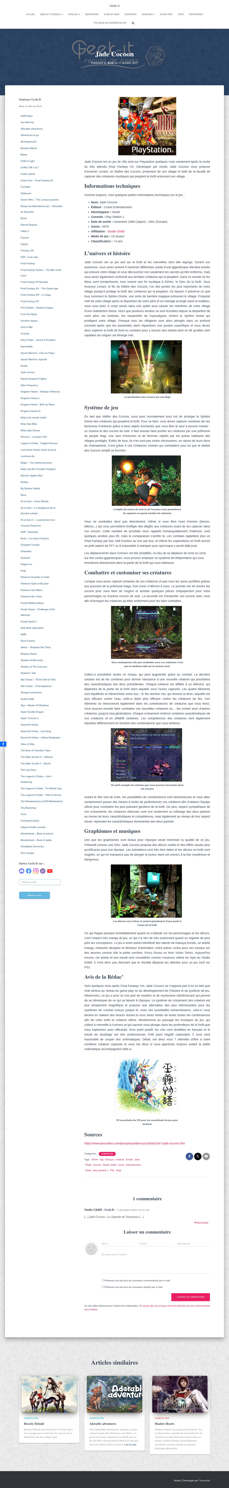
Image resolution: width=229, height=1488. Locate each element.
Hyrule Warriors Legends (34, 359)
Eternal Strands (29, 224)
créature (119, 1159)
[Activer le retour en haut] (222, 1481)
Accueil (30, 14)
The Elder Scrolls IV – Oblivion (37, 757)
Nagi (118, 1170)
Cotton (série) (28, 174)
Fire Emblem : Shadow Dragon (37, 307)
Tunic (23, 814)
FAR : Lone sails (29, 257)
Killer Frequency (29, 385)
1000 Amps (27, 116)
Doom (24, 218)
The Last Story (28, 769)
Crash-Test (166, 14)
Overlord (25, 557)
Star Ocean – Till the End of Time (38, 679)
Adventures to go (30, 135)
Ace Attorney (27, 122)
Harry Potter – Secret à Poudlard (38, 340)
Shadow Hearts (29, 653)
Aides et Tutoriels (50, 14)
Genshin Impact (29, 320)
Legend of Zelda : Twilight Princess (39, 443)
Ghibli (88, 1164)
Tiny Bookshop (28, 807)
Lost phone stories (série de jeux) (38, 449)
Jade (137, 1159)
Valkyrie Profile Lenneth (33, 827)
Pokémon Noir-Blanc (31, 590)
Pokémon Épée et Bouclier (35, 583)
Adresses (147, 14)
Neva (23, 495)
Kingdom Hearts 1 (30, 398)
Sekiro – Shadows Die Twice (36, 647)
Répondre (202, 1223)
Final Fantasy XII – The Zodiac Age (39, 288)
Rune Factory (28, 640)
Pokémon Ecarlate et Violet (35, 577)
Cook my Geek (111, 14)
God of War (27, 327)
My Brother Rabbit (30, 488)
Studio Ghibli (27, 699)
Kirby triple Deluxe (30, 430)
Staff (181, 14)
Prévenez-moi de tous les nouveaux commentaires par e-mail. (137, 1280)
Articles (73, 14)
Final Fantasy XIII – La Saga (36, 294)
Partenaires (196, 14)
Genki (88, 1170)
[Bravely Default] (49, 1394)
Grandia (25, 333)
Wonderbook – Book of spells (36, 840)
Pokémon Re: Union (31, 596)
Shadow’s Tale (28, 673)
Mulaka (24, 482)
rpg (101, 1159)
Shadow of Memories (32, 660)
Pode (23, 570)
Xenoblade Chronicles (32, 846)
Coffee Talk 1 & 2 (30, 167)
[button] (62, 14)
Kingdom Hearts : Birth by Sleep (37, 404)
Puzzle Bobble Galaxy (32, 603)
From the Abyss (29, 314)
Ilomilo (24, 366)
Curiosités (130, 14)
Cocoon (97, 1164)
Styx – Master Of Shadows (35, 705)
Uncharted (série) (30, 820)
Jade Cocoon (28, 372)
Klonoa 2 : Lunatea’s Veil (34, 436)
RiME (23, 634)
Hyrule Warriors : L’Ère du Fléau (37, 353)
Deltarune (26, 193)
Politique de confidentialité (110, 23)
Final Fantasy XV (30, 301)
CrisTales (25, 186)
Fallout (24, 244)
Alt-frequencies (29, 141)
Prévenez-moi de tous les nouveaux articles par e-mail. (134, 1287)
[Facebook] (3, 744)
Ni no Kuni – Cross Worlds (34, 501)
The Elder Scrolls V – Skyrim (36, 763)
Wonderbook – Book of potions (37, 833)
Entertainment (133, 1164)
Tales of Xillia (27, 744)
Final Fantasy (28, 263)
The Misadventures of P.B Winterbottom (42, 801)
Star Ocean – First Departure (36, 686)
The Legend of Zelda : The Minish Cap (41, 788)
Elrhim (95, 1159)
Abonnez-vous (34, 895)
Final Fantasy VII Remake (34, 282)
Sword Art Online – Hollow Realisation (41, 737)
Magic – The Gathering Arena (36, 462)
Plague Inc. (27, 564)
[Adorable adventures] (114, 1394)
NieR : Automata (29, 532)
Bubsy (24, 154)
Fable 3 (25, 231)
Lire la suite (130, 1444)
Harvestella (27, 346)
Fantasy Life (27, 250)
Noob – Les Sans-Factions (35, 538)
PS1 (112, 1170)
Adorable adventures (32, 128)
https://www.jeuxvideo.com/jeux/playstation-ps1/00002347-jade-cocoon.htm (134, 1143)
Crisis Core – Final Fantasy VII (37, 180)
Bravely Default (29, 148)
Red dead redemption (32, 628)
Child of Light (28, 161)
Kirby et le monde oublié (33, 417)
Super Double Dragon (32, 711)
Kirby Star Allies (29, 424)
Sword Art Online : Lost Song (36, 731)
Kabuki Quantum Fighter (34, 378)
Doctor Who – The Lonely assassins (40, 199)
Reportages (92, 14)
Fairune (25, 237)
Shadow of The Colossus (34, 666)
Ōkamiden (26, 551)
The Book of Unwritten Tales (35, 750)
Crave (121, 1164)
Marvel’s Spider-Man (32, 475)
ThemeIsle (204, 1480)
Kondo (129, 1159)
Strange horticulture (31, 692)
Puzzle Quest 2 (29, 621)
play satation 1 (100, 1170)
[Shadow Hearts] (180, 1394)
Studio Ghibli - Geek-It (99, 1209)
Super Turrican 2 (29, 718)
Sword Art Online (29, 724)
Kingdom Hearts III (30, 411)
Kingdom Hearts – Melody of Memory (40, 391)
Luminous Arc (28, 456)
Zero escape (27, 853)
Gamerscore (107, 1154)
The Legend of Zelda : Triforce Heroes (41, 795)
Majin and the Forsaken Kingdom (38, 469)
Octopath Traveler (30, 544)
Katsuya (109, 1159)
